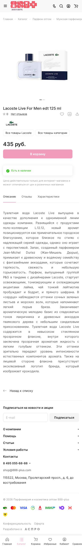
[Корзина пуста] (76, 6)
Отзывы (27, 196)
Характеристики (48, 196)
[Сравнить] (70, 114)
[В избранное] (62, 114)
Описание (9, 196)
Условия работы (15, 450)
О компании (12, 429)
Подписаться (64, 417)
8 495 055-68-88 (15, 463)
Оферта (39, 523)
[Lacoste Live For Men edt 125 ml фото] (42, 64)
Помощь (9, 436)
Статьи (8, 443)
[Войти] (68, 6)
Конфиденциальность (17, 523)
